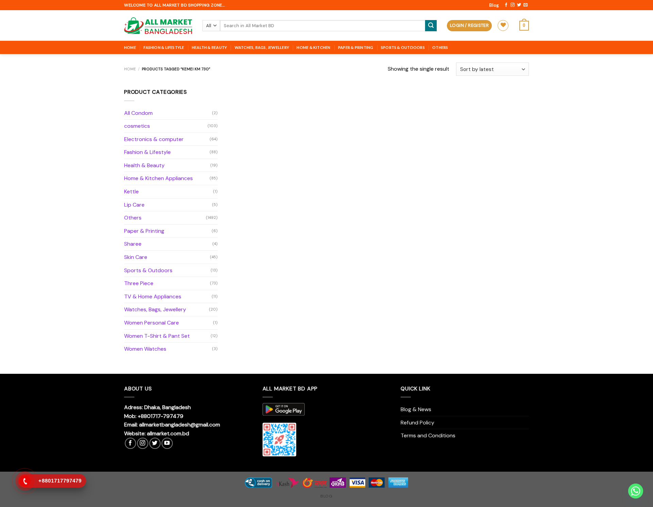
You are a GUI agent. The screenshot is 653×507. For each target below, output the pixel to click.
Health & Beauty (209, 47)
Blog (494, 5)
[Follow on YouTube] (167, 443)
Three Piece (138, 283)
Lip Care (134, 204)
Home (130, 47)
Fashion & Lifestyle (164, 47)
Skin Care (135, 257)
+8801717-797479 (160, 416)
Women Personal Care (151, 322)
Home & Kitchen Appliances (158, 178)
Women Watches (145, 348)
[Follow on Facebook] (506, 5)
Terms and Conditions (428, 435)
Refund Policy (417, 422)
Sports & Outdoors (403, 47)
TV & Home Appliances (152, 296)
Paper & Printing (355, 47)
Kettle (131, 191)
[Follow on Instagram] (512, 5)
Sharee (132, 243)
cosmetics (137, 125)
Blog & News (416, 409)
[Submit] (431, 26)
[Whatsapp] (635, 491)
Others (440, 47)
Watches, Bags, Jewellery (262, 47)
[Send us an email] (525, 5)
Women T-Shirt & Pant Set (157, 335)
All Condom (138, 113)
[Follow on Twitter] (519, 5)
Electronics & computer (154, 139)
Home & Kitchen (313, 47)
